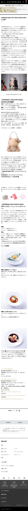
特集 (2, 457)
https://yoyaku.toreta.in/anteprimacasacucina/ (12, 399)
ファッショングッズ (18, 451)
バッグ (15, 448)
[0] (26, 2)
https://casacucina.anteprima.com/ (12, 391)
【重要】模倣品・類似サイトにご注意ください (14, 5)
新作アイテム (4, 448)
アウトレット (17, 454)
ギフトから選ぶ (4, 471)
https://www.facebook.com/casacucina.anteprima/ (13, 395)
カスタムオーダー (5, 454)
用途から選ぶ (4, 468)
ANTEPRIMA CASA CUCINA (9, 379)
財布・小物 (3, 451)
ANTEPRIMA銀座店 (7, 369)
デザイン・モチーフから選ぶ (7, 465)
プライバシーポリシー (7, 505)
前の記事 (8, 422)
